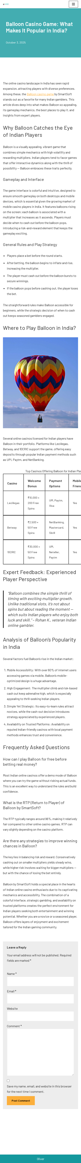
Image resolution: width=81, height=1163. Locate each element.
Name (12, 973)
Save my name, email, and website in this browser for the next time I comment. (39, 1088)
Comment (14, 1026)
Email (11, 991)
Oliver (40, 1159)
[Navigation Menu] (73, 4)
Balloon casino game (40, 94)
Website (12, 1008)
